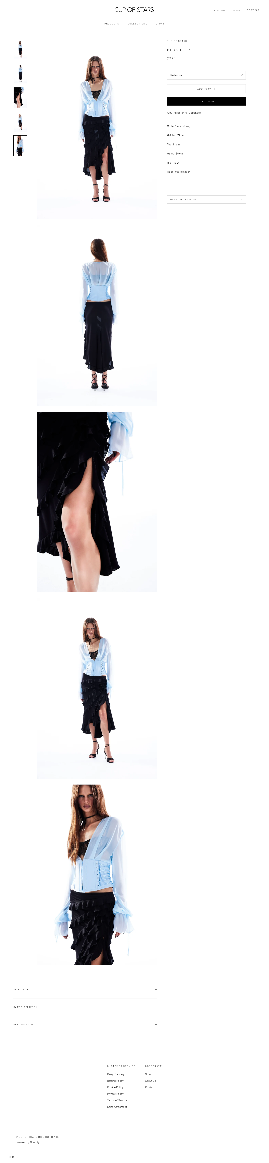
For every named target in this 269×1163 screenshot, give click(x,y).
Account (220, 10)
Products (111, 23)
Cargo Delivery (25, 1007)
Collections (137, 23)
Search (236, 10)
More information (183, 199)
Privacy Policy (115, 1093)
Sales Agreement (117, 1106)
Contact (150, 1087)
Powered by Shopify (27, 1142)
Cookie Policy (115, 1087)
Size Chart (21, 989)
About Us (150, 1080)
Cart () (253, 10)
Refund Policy (24, 1024)
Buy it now (206, 101)
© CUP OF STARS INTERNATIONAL (37, 1137)
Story (160, 23)
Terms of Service (117, 1100)
